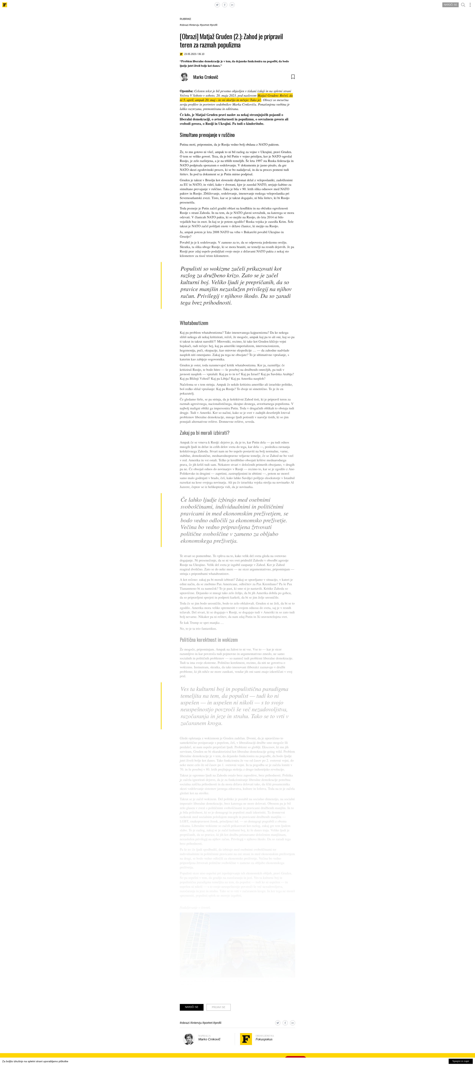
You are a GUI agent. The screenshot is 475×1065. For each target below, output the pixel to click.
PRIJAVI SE (218, 1007)
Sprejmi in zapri (460, 1061)
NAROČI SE (450, 4)
